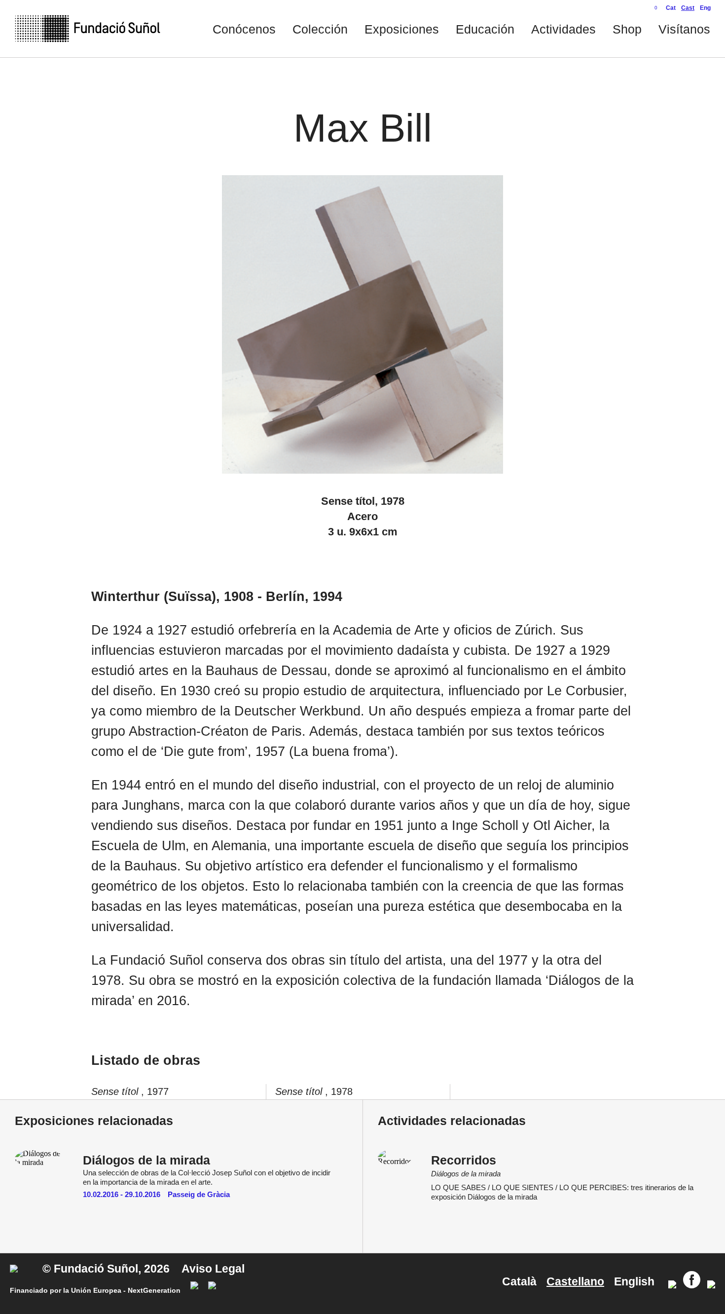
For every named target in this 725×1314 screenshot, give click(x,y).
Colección (320, 29)
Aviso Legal (213, 1268)
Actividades (563, 29)
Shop (627, 29)
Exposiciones (401, 29)
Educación (485, 29)
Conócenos (244, 29)
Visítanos (684, 29)
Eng (705, 7)
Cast (687, 7)
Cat (671, 7)
